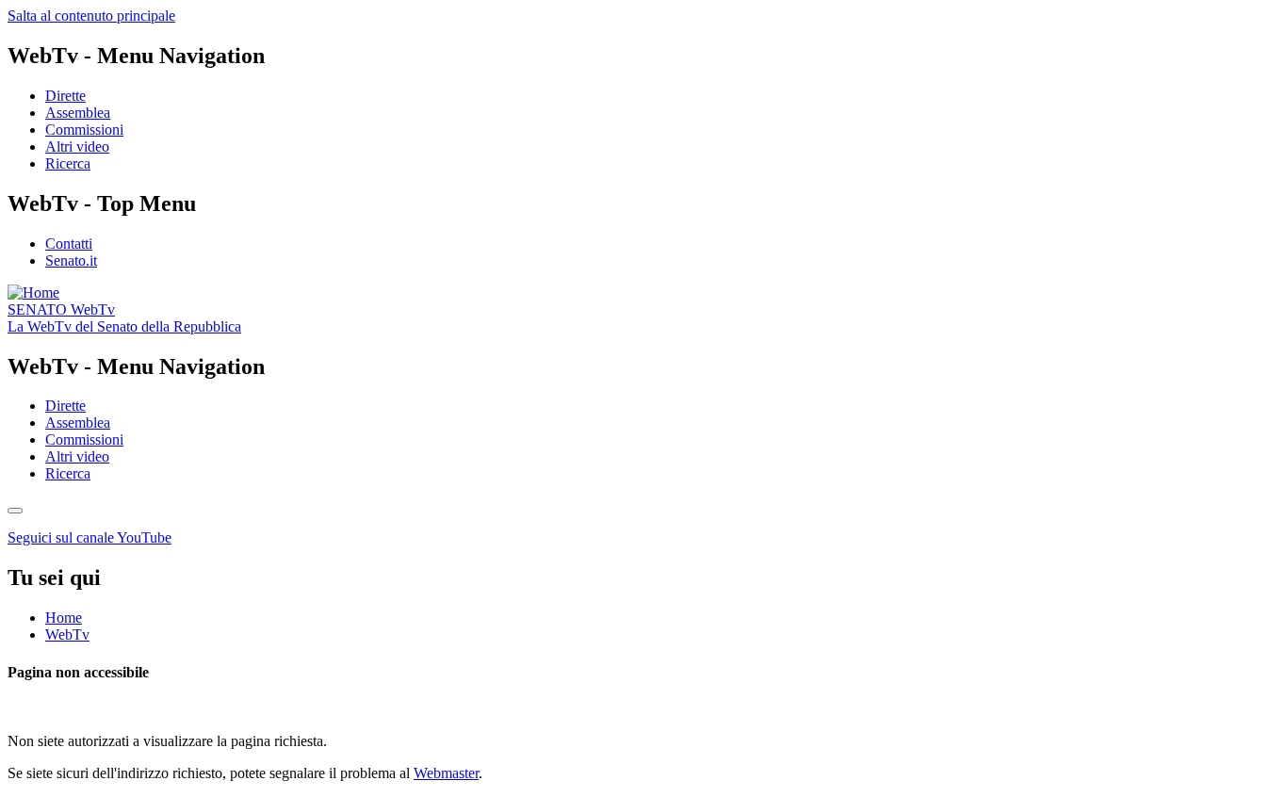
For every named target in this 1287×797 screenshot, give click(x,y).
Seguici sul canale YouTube (89, 537)
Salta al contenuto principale (91, 16)
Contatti (68, 244)
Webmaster (446, 773)
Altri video (77, 146)
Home (63, 618)
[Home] (33, 293)
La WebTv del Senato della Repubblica (124, 326)
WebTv (61, 309)
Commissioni (84, 130)
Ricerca (67, 163)
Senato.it (71, 260)
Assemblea (77, 113)
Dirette (65, 96)
